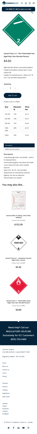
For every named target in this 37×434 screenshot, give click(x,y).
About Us (5, 366)
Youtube (5, 411)
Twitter (4, 406)
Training (4, 390)
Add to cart (12, 95)
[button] (34, 3)
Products (5, 383)
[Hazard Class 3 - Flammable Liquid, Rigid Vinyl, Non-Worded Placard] (18, 285)
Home (4, 363)
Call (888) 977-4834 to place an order (18, 9)
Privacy (4, 376)
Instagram (5, 414)
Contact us (5, 370)
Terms (4, 373)
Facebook (5, 409)
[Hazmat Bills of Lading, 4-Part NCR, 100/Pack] (18, 200)
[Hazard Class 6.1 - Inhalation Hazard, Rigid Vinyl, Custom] (18, 243)
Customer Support (8, 349)
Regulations (6, 393)
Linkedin (4, 403)
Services (4, 387)
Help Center (6, 397)
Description (8, 145)
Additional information (12, 149)
